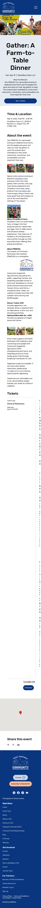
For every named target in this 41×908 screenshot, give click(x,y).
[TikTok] (22, 792)
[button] (8, 887)
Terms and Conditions (21, 896)
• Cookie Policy (16, 898)
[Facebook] (18, 792)
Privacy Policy (7, 896)
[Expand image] (11, 168)
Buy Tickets (20, 101)
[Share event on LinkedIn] (18, 745)
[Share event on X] (13, 745)
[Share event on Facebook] (8, 745)
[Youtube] (27, 792)
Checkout (28, 688)
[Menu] (35, 7)
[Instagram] (14, 792)
